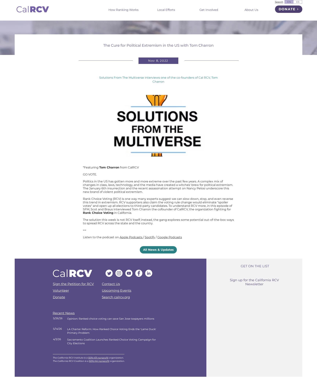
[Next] (107, 320)
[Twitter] (109, 273)
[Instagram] (119, 273)
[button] (166, 8)
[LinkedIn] (148, 273)
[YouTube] (128, 273)
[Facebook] (138, 273)
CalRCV (133, 167)
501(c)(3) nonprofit (98, 357)
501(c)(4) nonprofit (99, 361)
